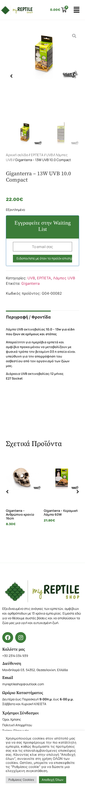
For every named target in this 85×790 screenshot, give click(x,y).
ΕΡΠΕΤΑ (37, 155)
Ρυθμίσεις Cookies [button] (21, 779)
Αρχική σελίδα (17, 155)
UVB (49, 155)
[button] (11, 75)
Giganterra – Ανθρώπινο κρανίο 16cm (20, 514)
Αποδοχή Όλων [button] (52, 779)
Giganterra (30, 283)
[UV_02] (42, 76)
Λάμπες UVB (64, 278)
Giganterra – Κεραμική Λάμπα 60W (61, 512)
